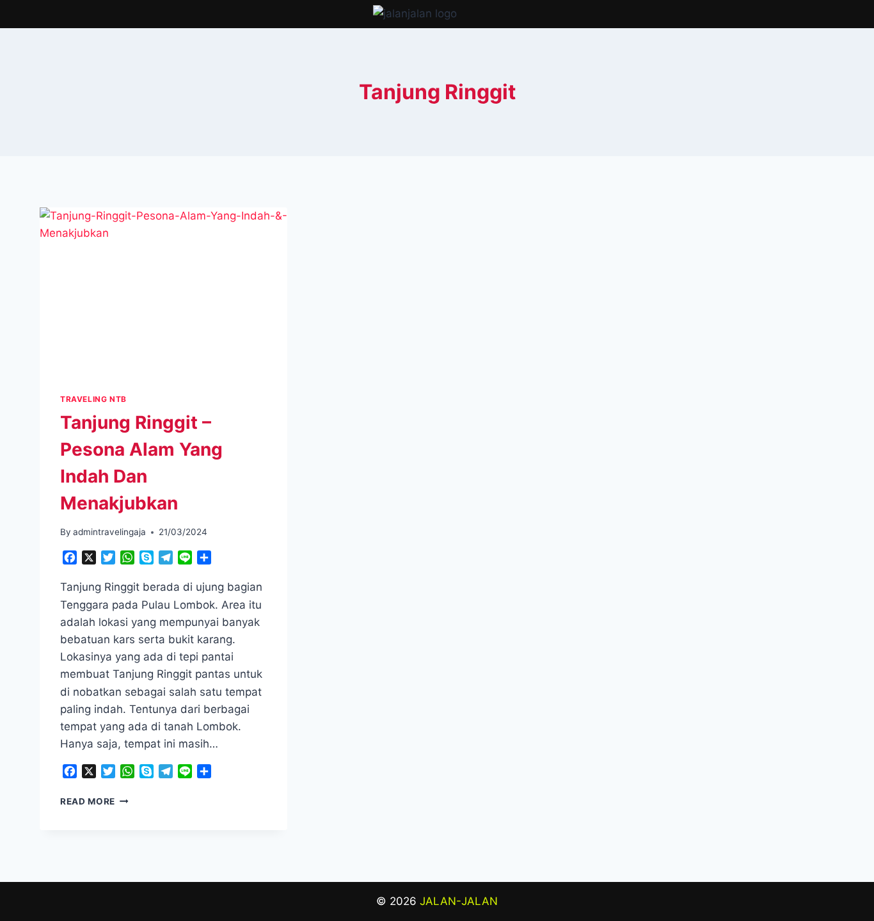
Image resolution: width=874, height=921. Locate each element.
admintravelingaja (109, 532)
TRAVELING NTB (93, 399)
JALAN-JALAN (459, 901)
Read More (94, 801)
